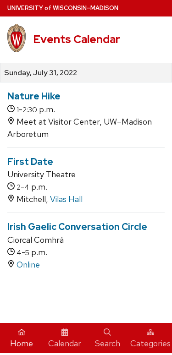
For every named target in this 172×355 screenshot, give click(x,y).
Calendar (64, 343)
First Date (30, 162)
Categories (150, 343)
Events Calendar (76, 39)
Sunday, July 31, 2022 (40, 73)
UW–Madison (62, 8)
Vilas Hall (66, 199)
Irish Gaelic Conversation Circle (77, 227)
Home (21, 343)
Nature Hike (34, 96)
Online (28, 264)
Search (107, 343)
